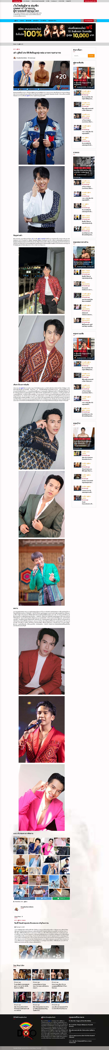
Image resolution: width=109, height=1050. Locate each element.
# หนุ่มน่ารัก (68, 1)
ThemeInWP (38, 1048)
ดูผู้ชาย (16, 20)
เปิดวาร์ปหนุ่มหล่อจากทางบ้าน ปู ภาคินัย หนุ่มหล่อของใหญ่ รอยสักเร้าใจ (41, 1008)
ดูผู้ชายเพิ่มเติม (78, 63)
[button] (82, 20)
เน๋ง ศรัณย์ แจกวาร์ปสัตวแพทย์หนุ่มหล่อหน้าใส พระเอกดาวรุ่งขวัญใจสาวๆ (87, 234)
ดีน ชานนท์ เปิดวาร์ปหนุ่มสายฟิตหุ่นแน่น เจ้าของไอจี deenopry (87, 98)
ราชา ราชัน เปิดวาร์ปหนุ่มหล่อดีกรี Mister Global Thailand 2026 (87, 132)
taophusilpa (23, 837)
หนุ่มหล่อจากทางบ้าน (80, 242)
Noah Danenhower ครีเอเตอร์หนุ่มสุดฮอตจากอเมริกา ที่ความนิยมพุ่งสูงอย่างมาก (87, 503)
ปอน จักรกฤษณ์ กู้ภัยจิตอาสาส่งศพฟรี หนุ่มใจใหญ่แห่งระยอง (87, 300)
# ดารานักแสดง (26, 1)
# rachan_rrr (54, 1)
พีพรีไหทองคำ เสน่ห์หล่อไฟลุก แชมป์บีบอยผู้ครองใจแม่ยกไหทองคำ (87, 325)
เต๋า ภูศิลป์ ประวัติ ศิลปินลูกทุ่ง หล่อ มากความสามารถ (37, 52)
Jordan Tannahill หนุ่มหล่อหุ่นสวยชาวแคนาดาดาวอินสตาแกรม (87, 481)
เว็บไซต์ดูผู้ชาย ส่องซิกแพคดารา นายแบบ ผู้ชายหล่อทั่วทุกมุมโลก (26, 8)
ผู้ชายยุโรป (35, 20)
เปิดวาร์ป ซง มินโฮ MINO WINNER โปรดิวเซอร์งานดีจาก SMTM (21, 1008)
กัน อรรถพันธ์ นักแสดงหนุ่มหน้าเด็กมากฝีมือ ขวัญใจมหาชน (86, 144)
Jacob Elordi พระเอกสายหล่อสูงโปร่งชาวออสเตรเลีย (82, 442)
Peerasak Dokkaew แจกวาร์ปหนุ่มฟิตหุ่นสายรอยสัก (87, 289)
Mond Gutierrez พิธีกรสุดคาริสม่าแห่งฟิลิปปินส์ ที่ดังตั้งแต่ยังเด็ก (87, 470)
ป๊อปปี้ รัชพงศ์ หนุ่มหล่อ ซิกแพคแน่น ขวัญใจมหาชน (31, 923)
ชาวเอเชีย (76, 80)
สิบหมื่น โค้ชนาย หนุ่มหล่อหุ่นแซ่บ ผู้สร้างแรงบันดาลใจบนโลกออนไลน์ (87, 222)
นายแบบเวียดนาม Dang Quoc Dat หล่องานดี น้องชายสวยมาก (40, 986)
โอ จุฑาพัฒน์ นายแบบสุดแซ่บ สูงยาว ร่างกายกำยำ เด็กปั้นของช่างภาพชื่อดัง (21, 986)
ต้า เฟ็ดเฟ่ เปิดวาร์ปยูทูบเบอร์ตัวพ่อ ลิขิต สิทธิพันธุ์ (82, 83)
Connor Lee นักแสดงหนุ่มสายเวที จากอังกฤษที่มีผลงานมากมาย (87, 491)
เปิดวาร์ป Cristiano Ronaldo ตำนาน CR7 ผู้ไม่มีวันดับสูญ (87, 458)
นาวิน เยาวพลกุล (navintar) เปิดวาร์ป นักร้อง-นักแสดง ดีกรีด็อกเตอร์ (87, 121)
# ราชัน (47, 1)
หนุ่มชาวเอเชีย (78, 334)
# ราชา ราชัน (61, 1)
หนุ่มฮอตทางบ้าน (52, 20)
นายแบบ (22, 20)
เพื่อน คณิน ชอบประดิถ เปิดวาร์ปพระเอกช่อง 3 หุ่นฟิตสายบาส (87, 109)
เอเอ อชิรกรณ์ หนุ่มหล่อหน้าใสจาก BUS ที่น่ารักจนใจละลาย (60, 1007)
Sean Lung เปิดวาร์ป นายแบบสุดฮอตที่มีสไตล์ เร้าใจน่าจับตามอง (59, 986)
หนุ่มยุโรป (76, 423)
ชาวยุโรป (76, 438)
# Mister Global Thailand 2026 (38, 1)
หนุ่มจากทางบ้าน (86, 93)
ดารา (14, 49)
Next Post (17, 916)
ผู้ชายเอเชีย (28, 20)
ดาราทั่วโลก (43, 20)
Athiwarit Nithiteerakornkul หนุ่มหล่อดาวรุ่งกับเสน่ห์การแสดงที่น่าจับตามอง (87, 314)
